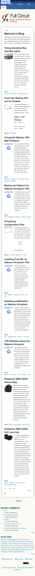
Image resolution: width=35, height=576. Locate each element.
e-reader (12, 548)
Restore (29, 217)
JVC (17, 83)
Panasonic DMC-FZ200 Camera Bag (16, 380)
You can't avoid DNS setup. (12, 524)
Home (4, 4)
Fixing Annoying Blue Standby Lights (15, 49)
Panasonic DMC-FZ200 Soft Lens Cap (16, 430)
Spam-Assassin (26, 550)
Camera (11, 483)
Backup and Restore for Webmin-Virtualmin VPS (16, 187)
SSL (22, 295)
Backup (23, 217)
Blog (3, 7)
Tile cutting (4, 552)
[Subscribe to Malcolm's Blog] (5, 494)
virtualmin (17, 358)
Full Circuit (19, 15)
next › (10, 488)
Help (28, 4)
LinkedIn (30, 559)
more (29, 491)
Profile (11, 4)
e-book (10, 550)
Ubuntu (29, 374)
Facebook (20, 559)
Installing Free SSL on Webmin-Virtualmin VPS (16, 260)
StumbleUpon (8, 559)
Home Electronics (22, 94)
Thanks (6, 519)
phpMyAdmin (24, 310)
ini (9, 255)
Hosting (23, 374)
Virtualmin (13, 179)
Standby (13, 94)
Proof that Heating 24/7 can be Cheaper (16, 99)
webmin (24, 355)
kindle (3, 539)
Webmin (6, 179)
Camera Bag (17, 424)
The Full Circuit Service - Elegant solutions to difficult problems (17, 569)
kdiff (25, 255)
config (12, 255)
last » (14, 488)
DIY (17, 546)
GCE (5, 511)
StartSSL (26, 268)
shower (16, 541)
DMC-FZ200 (25, 424)
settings (17, 255)
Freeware (20, 4)
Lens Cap (18, 483)
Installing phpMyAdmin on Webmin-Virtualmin (16, 302)
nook (19, 544)
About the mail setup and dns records (15, 528)
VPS (19, 179)
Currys (16, 87)
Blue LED (7, 94)
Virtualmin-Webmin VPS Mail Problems (16, 139)
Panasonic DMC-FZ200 (21, 438)
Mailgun (13, 181)
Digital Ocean (20, 196)
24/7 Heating (12, 133)
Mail (22, 179)
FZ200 (10, 424)
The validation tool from (11, 515)
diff (22, 255)
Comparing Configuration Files (14, 223)
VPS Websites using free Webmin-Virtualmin (17, 342)
